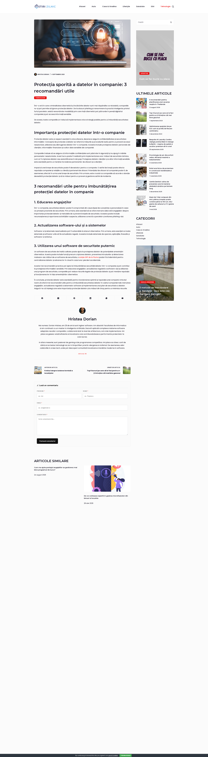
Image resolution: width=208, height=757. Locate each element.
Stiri (152, 6)
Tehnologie (165, 6)
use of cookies (113, 755)
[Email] (123, 298)
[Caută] (173, 6)
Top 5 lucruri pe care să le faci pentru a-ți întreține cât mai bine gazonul (161, 115)
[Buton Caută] (171, 22)
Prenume (41, 391)
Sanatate (140, 6)
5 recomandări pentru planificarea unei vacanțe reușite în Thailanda (159, 102)
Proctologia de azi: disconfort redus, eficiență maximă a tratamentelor (161, 157)
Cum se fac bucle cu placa (154, 79)
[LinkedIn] (90, 298)
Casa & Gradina (109, 6)
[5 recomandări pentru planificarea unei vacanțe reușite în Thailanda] (141, 103)
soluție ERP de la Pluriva (89, 257)
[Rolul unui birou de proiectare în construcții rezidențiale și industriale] (141, 172)
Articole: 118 (82, 354)
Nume (85, 391)
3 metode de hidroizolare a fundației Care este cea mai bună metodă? (154, 290)
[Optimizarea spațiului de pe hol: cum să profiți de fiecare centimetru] (141, 129)
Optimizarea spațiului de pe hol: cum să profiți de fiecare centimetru (160, 128)
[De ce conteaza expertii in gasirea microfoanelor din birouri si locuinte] (107, 478)
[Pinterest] (74, 298)
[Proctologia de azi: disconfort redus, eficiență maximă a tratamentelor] (141, 158)
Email (39, 403)
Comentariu (42, 414)
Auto (94, 6)
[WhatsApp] (106, 298)
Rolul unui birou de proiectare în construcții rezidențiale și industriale (161, 170)
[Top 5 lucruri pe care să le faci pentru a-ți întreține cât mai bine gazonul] (141, 116)
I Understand (125, 755)
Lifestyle (126, 6)
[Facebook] (42, 298)
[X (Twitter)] (58, 298)
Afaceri (82, 6)
